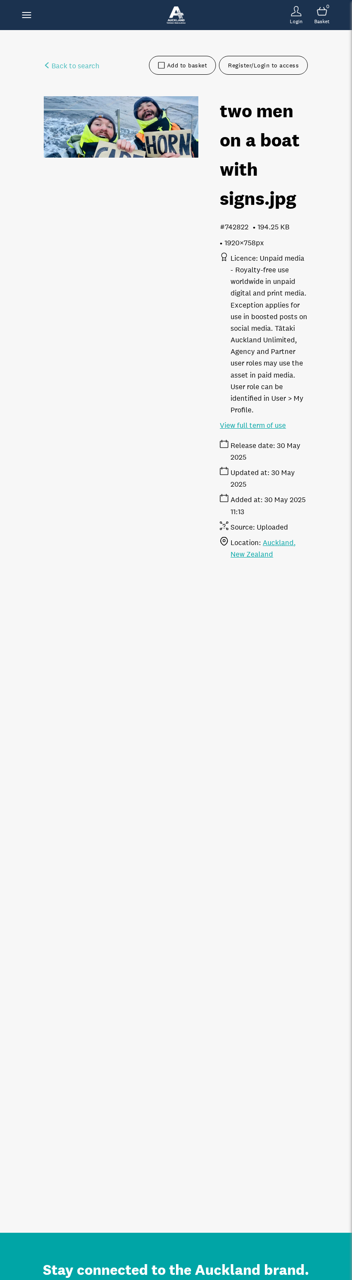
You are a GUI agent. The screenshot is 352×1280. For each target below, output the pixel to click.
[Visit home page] (175, 15)
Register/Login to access (263, 65)
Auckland (278, 542)
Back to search (75, 65)
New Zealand (252, 554)
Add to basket (187, 65)
